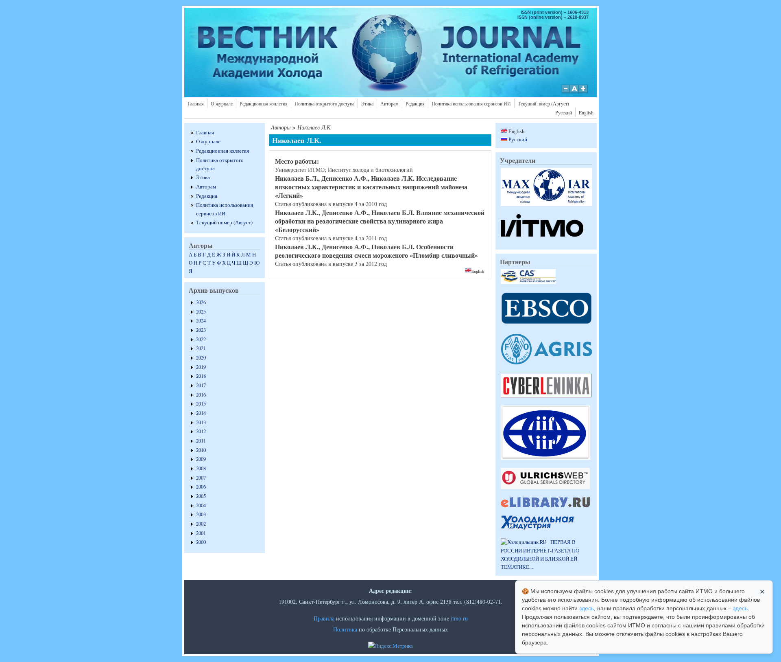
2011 (201, 440)
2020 (201, 357)
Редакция (415, 103)
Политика (345, 629)
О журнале (222, 103)
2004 (201, 505)
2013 (201, 422)
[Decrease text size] (565, 93)
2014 (201, 413)
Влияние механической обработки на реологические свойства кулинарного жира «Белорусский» (379, 221)
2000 (201, 542)
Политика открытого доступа (324, 103)
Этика (367, 103)
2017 (201, 385)
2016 (201, 394)
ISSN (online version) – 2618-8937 (553, 17)
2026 (201, 302)
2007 (201, 477)
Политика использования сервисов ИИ (471, 103)
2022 (201, 339)
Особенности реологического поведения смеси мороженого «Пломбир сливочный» (376, 251)
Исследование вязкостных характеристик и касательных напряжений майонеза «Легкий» (371, 186)
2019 (201, 367)
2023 (201, 330)
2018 (201, 376)
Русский (563, 112)
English (586, 112)
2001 (201, 533)
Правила (324, 618)
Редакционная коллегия (264, 103)
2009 (201, 459)
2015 (201, 403)
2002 (201, 523)
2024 (201, 320)
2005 (201, 496)
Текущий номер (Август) (543, 103)
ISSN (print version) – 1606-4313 (555, 12)
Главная (196, 103)
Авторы (280, 127)
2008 (201, 468)
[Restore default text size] (574, 93)
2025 (201, 311)
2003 (201, 514)
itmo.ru (459, 618)
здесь (586, 608)
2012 (201, 431)
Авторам (389, 103)
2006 (201, 486)
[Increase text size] (584, 93)
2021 (201, 348)
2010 (201, 450)
